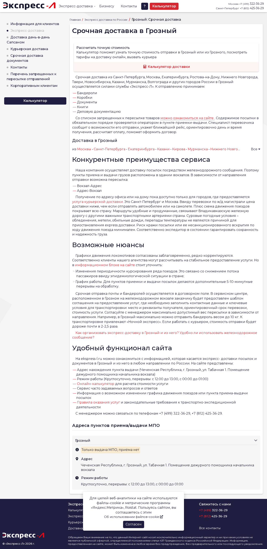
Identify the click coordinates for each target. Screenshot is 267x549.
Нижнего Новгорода (228, 149)
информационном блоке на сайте (105, 265)
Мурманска (198, 149)
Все (254, 149)
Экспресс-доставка (76, 6)
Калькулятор (164, 6)
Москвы (84, 149)
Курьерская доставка (29, 49)
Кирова (178, 149)
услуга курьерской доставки (97, 202)
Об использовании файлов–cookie (132, 517)
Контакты (129, 6)
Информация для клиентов (34, 24)
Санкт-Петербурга (109, 149)
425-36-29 (252, 8)
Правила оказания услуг (98, 402)
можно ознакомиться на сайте (187, 118)
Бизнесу (106, 6)
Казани (163, 149)
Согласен (134, 524)
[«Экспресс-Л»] (29, 6)
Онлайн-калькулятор (95, 384)
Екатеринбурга (141, 149)
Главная (75, 19)
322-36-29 (251, 4)
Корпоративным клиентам (34, 86)
